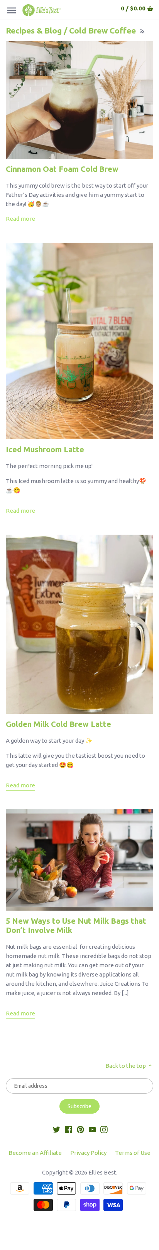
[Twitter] (56, 1129)
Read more (20, 218)
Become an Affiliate (35, 1152)
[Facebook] (68, 1129)
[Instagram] (104, 1129)
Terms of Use (133, 1152)
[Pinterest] (80, 1129)
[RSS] (141, 30)
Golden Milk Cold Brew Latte (58, 724)
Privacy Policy (88, 1152)
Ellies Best (102, 1172)
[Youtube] (92, 1129)
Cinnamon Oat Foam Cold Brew (62, 168)
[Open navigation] (11, 10)
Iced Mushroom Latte (45, 449)
